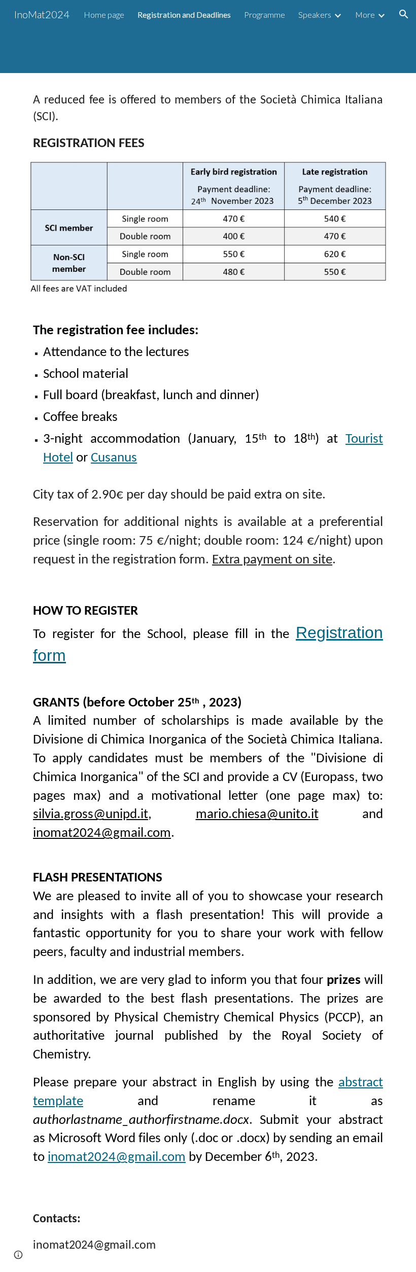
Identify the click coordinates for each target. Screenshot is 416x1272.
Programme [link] (264, 14)
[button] (404, 14)
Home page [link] (104, 14)
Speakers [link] (314, 14)
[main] (208, 123)
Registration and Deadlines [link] (184, 14)
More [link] (365, 14)
